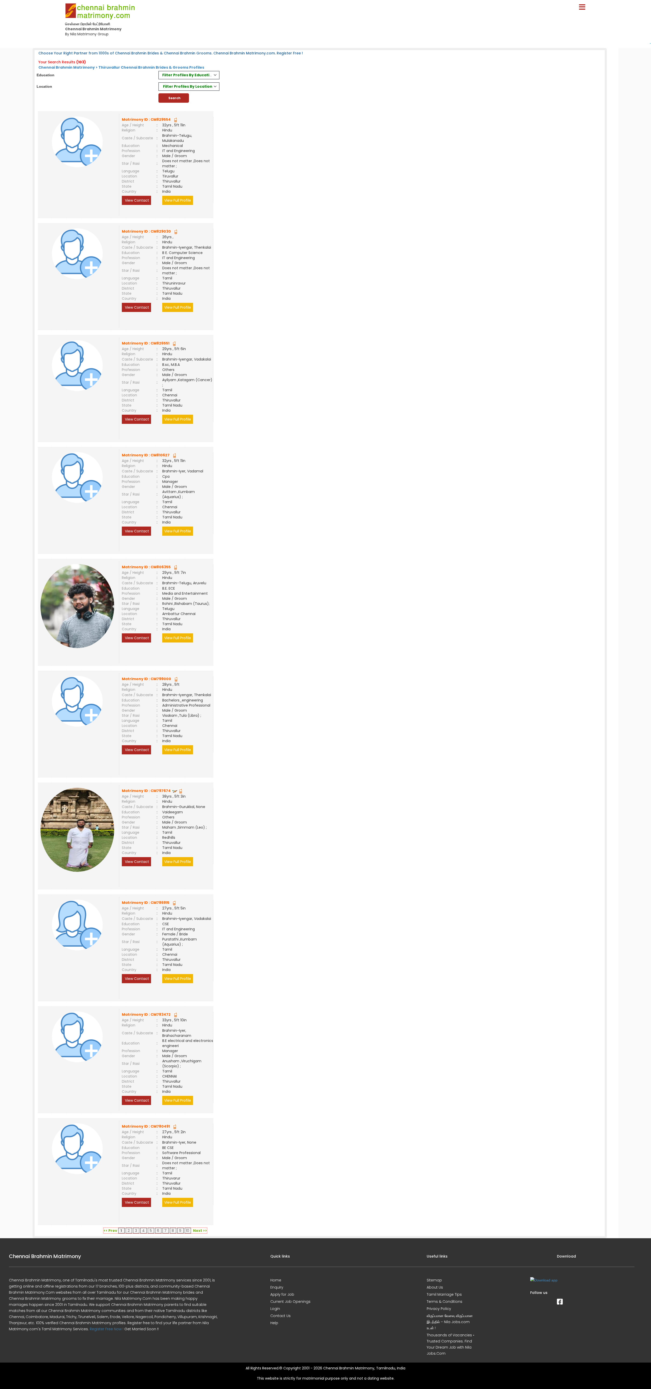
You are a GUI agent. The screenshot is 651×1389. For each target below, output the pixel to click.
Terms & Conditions (444, 1301)
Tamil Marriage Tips (444, 1294)
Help (274, 1322)
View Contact (136, 200)
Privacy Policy (439, 1308)
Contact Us (280, 1315)
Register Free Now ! (106, 1329)
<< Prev (110, 1230)
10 (187, 1230)
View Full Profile (177, 200)
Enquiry (276, 1287)
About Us (435, 1287)
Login (275, 1308)
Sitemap (434, 1280)
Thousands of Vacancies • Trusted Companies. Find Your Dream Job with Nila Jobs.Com (450, 1344)
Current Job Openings (290, 1301)
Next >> (200, 1230)
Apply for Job (282, 1294)
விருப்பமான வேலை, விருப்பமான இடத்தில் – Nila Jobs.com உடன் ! (450, 1322)
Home (275, 1280)
